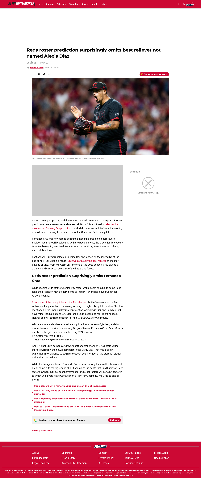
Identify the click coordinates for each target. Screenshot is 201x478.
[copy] (49, 74)
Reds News (46, 430)
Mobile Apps (161, 452)
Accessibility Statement (74, 463)
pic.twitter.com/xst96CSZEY (47, 336)
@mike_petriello (110, 324)
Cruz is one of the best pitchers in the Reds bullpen (59, 302)
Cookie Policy (161, 457)
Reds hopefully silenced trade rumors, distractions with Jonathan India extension (75, 400)
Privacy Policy (106, 457)
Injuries (95, 4)
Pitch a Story (68, 457)
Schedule (61, 4)
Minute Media (17, 470)
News (40, 4)
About (35, 452)
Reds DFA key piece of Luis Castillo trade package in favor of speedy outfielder (74, 392)
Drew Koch (36, 67)
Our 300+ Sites (133, 452)
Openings (66, 452)
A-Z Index (103, 463)
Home (35, 430)
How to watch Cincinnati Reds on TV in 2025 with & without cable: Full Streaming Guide (75, 408)
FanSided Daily (40, 457)
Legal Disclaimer (41, 463)
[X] (184, 4)
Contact (102, 452)
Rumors (50, 4)
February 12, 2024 (76, 339)
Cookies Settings (134, 463)
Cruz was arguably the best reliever (87, 260)
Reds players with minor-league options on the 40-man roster (70, 386)
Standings (74, 4)
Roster (85, 4)
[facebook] (178, 4)
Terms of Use (132, 457)
